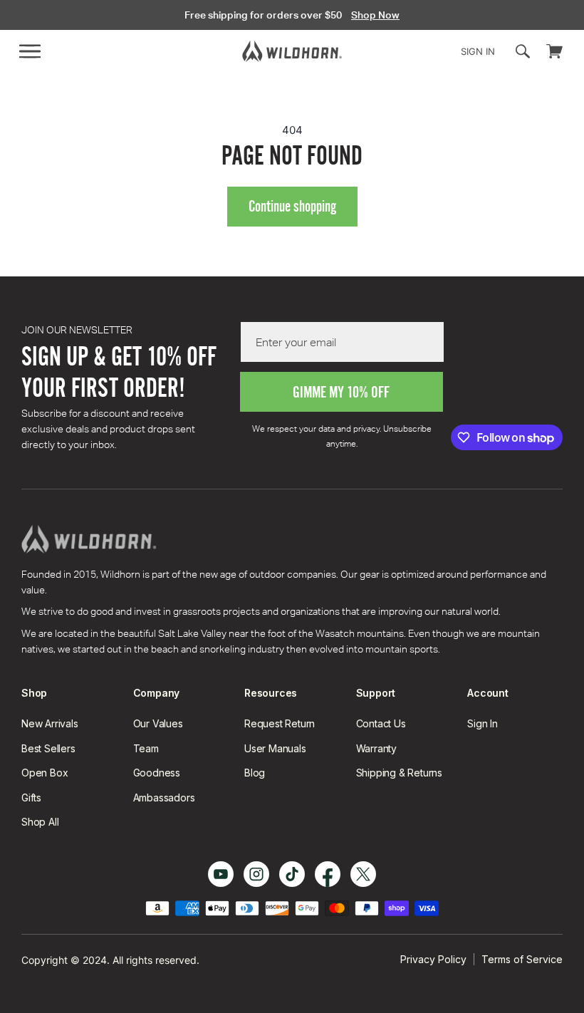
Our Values (158, 723)
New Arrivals (49, 723)
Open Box (44, 773)
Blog (254, 773)
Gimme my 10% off (341, 392)
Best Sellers (48, 748)
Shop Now (375, 15)
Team (146, 748)
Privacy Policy (433, 959)
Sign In (482, 723)
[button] (30, 51)
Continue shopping (292, 206)
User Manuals (275, 748)
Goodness (156, 773)
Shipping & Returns (399, 773)
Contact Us (381, 723)
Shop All (39, 822)
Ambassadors (164, 797)
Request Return (279, 723)
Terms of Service (522, 959)
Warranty (376, 748)
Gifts (31, 797)
